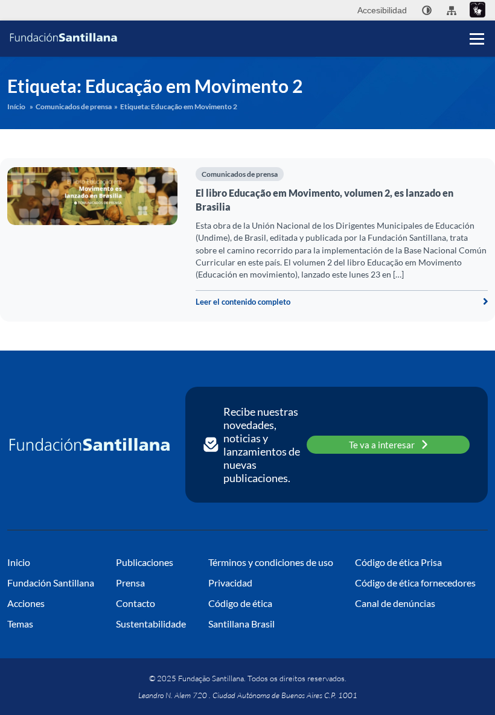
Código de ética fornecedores (415, 582)
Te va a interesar (382, 444)
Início (16, 106)
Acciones (26, 603)
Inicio (18, 562)
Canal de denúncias (395, 603)
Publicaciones (144, 562)
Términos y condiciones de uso (270, 562)
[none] (427, 10)
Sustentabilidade (151, 623)
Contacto (135, 603)
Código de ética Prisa (398, 562)
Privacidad (230, 582)
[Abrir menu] (477, 39)
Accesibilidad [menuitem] (382, 10)
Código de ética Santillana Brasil (241, 613)
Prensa (130, 582)
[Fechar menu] (477, 18)
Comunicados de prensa (74, 106)
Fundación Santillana (50, 582)
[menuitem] (427, 10)
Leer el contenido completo (243, 302)
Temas (20, 623)
